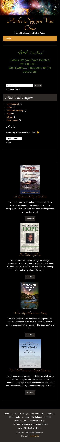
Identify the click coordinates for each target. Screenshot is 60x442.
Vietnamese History (15, 110)
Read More (30, 219)
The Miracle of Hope (36, 421)
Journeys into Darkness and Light (36, 417)
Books (9, 107)
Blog (11, 417)
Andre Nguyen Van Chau (30, 24)
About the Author (49, 413)
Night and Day (20, 421)
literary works (12, 120)
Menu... (9, 38)
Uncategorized (13, 104)
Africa (9, 114)
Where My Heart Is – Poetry (30, 428)
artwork (10, 117)
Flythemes (34, 436)
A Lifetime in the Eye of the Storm (25, 413)
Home (6, 413)
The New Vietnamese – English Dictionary (30, 424)
